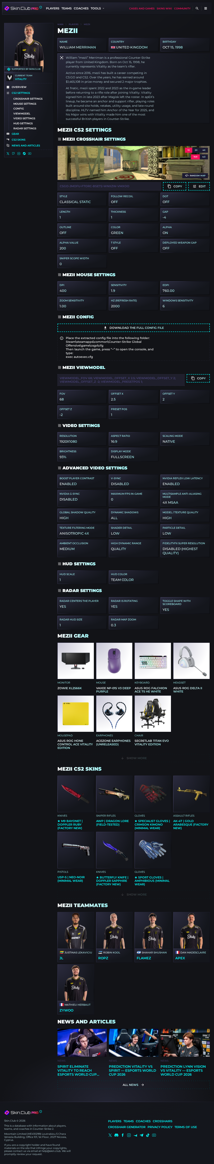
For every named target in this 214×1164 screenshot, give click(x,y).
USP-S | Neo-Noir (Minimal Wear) (71, 879)
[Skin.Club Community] (23, 8)
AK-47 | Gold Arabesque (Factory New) (190, 824)
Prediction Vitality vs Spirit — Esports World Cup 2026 (132, 1070)
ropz (103, 958)
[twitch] (13, 153)
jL (61, 958)
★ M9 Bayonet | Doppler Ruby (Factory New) (70, 824)
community (182, 8)
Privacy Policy (160, 1127)
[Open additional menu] (206, 8)
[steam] (24, 153)
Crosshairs (162, 1121)
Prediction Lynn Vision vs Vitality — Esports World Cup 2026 (183, 1070)
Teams (66, 8)
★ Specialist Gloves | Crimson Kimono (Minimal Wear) (152, 824)
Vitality (21, 79)
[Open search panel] (197, 8)
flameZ (144, 958)
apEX (180, 958)
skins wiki (164, 8)
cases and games (142, 8)
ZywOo (66, 1010)
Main (60, 24)
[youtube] (29, 153)
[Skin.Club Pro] (23, 1112)
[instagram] (18, 153)
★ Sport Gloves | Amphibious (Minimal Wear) (152, 881)
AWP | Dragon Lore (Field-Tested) (112, 822)
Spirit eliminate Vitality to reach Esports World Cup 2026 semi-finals (77, 1071)
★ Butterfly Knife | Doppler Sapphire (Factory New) (112, 881)
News (61, 1060)
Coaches (81, 8)
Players (52, 8)
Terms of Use (186, 1127)
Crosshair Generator (126, 1127)
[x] (8, 153)
